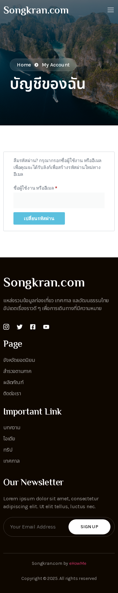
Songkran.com (36, 11)
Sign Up (89, 526)
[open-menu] (111, 10)
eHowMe (77, 563)
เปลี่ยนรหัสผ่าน (39, 218)
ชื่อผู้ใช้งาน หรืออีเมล (42, 187)
